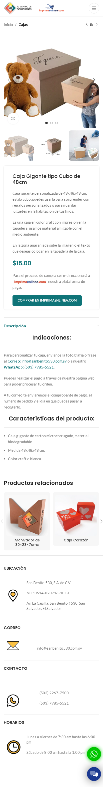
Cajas (23, 24)
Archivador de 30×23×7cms (27, 542)
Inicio (8, 24)
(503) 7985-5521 (29, 367)
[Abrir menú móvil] (94, 8)
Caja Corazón (76, 540)
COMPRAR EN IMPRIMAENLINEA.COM (47, 300)
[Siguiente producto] (96, 24)
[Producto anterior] (86, 24)
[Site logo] (18, 7)
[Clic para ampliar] (13, 118)
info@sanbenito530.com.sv (37, 361)
